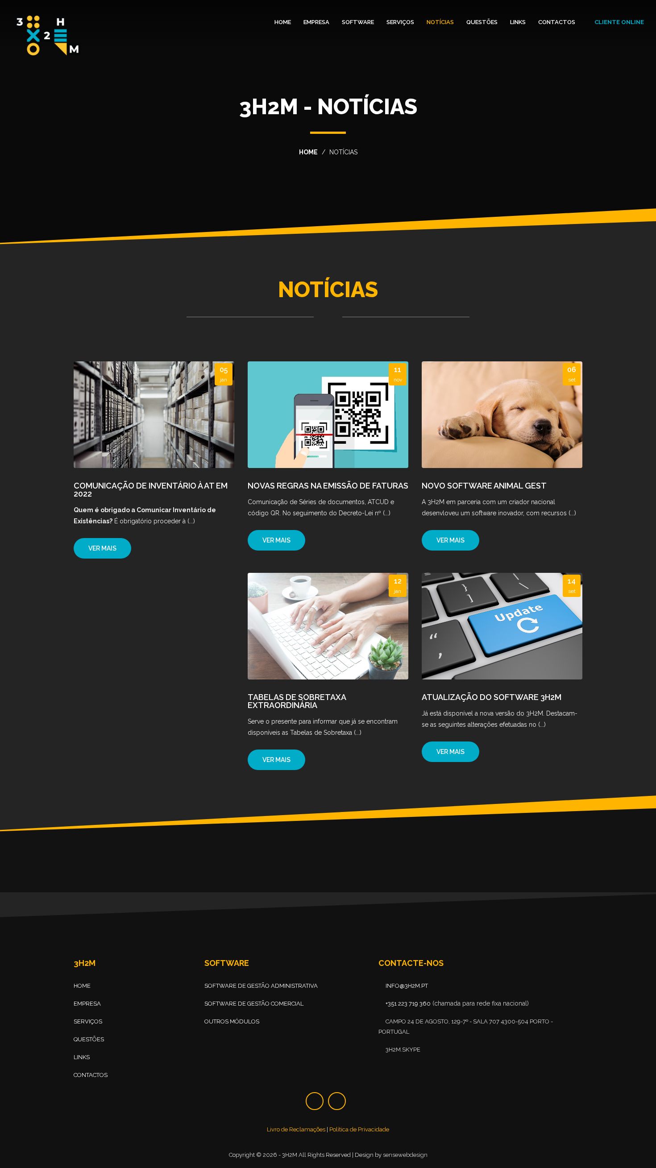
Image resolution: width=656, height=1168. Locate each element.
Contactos (556, 22)
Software (358, 22)
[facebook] (315, 1101)
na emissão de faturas (328, 485)
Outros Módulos (231, 1021)
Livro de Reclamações (296, 1129)
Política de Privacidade (359, 1129)
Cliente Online (618, 22)
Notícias (440, 22)
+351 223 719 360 (408, 1003)
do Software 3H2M (491, 697)
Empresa (316, 22)
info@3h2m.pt (407, 985)
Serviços (400, 22)
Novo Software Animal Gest (484, 485)
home (308, 152)
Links (518, 22)
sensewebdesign (405, 1155)
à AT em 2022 (151, 489)
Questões (482, 22)
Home (282, 22)
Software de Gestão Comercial (253, 1003)
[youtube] (337, 1101)
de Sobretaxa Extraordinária (297, 701)
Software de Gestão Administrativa (261, 985)
